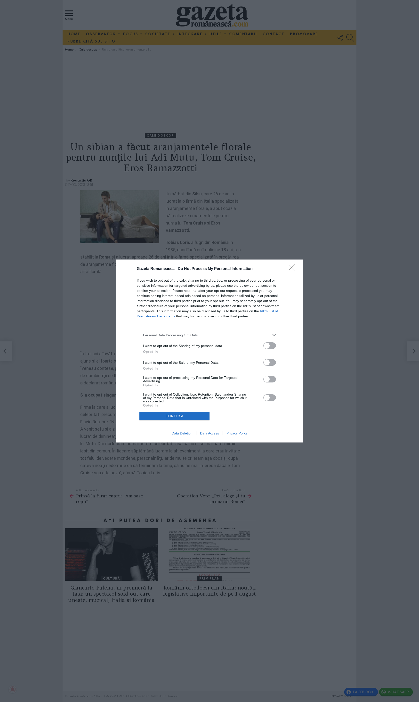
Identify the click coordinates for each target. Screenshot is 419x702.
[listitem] (209, 335)
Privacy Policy (237, 433)
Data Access (209, 433)
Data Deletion (182, 433)
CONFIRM (175, 416)
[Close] (293, 269)
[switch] (269, 345)
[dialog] (209, 351)
